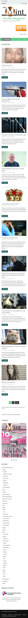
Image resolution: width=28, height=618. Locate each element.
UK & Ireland (6, 525)
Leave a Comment (10, 67)
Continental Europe (7, 516)
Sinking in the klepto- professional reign (14, 135)
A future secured (7, 65)
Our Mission (4, 614)
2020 (4, 572)
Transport (5, 563)
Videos (3, 583)
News (3, 505)
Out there (5, 485)
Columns (4, 492)
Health (4, 549)
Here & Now (5, 478)
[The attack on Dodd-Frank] (14, 228)
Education (5, 538)
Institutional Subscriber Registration (9, 616)
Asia (4, 511)
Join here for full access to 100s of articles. (11, 414)
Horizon (5, 480)
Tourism (5, 560)
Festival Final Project (7, 496)
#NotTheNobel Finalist (7, 467)
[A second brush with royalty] (14, 194)
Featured (5, 471)
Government (6, 547)
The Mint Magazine (14, 18)
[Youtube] (25, 3)
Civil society (5, 534)
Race (4, 558)
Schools (4, 530)
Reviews (4, 527)
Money (4, 556)
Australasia (5, 514)
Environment (6, 540)
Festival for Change (7, 474)
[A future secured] (14, 56)
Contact (24, 614)
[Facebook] (24, 3)
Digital (4, 536)
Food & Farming (6, 545)
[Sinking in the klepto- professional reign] (14, 125)
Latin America (6, 518)
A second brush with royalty (10, 204)
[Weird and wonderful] (14, 373)
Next (17, 402)
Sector (3, 532)
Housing (5, 552)
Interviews (4, 501)
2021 (4, 574)
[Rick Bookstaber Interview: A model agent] (14, 159)
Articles (4, 469)
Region (3, 507)
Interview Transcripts (7, 498)
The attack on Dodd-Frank (10, 238)
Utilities (5, 565)
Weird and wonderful (8, 382)
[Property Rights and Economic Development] (14, 90)
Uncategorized (5, 579)
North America (6, 523)
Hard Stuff (5, 476)
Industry (5, 554)
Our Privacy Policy (17, 614)
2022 (4, 576)
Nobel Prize (5, 482)
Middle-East (5, 520)
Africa (4, 509)
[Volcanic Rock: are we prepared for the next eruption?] (14, 301)
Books (3, 489)
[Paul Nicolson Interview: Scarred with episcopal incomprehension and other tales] (14, 264)
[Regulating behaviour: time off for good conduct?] (14, 337)
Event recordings (6, 494)
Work (4, 567)
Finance (4, 543)
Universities (5, 581)
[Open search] (25, 39)
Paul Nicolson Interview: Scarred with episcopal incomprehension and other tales (13, 275)
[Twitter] (22, 3)
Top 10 (3, 570)
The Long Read (6, 487)
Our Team (10, 614)
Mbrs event (4, 503)
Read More (4, 77)
